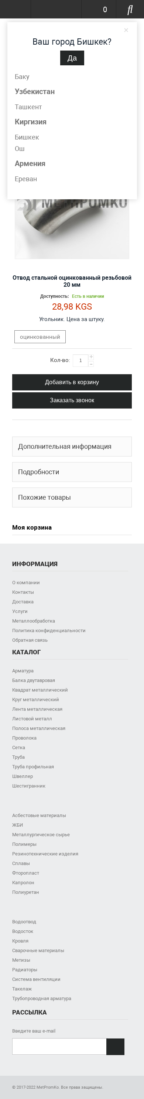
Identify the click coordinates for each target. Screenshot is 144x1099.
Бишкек (27, 137)
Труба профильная (33, 766)
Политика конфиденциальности (49, 630)
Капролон (23, 882)
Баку (22, 76)
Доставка (23, 601)
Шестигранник (28, 785)
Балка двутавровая (33, 680)
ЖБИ (17, 825)
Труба (18, 757)
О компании (26, 582)
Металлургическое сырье (41, 834)
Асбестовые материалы (39, 815)
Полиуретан (25, 892)
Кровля (20, 940)
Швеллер (22, 776)
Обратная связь (30, 640)
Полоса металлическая (38, 728)
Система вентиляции (36, 979)
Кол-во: (60, 360)
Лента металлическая (37, 709)
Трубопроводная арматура (41, 998)
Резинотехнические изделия (45, 853)
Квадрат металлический (40, 690)
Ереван (26, 179)
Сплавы (21, 863)
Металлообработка (33, 621)
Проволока (24, 737)
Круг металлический (35, 699)
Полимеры (24, 844)
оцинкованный (40, 337)
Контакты (23, 592)
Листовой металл (32, 718)
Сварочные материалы (38, 950)
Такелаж (22, 988)
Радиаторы (24, 969)
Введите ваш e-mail (33, 1031)
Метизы (21, 960)
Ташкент (28, 107)
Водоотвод (24, 921)
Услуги (20, 611)
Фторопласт (25, 873)
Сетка (18, 747)
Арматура (23, 670)
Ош (20, 148)
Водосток (22, 931)
